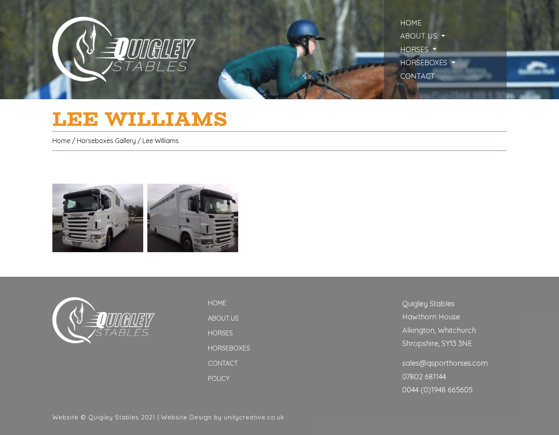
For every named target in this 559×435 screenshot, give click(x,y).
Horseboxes (229, 348)
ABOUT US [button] (419, 36)
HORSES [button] (415, 49)
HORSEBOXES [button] (424, 62)
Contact (223, 363)
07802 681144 (424, 376)
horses (220, 333)
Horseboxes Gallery (106, 141)
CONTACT (417, 76)
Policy (219, 378)
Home (411, 22)
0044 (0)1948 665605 (437, 389)
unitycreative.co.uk (254, 417)
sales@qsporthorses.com (445, 363)
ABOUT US (223, 318)
